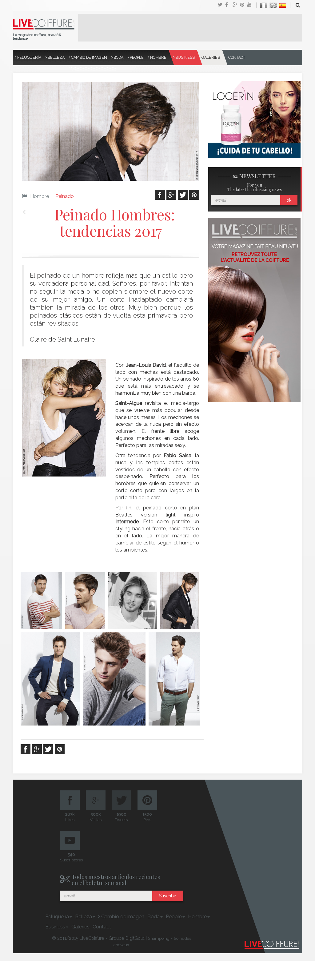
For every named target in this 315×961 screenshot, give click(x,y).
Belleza (56, 57)
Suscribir (167, 895)
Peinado (64, 196)
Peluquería (28, 57)
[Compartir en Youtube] (251, 5)
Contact (236, 57)
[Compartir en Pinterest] (243, 5)
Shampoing (158, 938)
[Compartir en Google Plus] (236, 5)
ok (288, 200)
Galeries (210, 57)
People (136, 57)
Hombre (157, 57)
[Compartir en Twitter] (221, 5)
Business (184, 57)
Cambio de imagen (88, 57)
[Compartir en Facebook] (229, 5)
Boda (118, 57)
